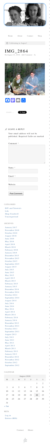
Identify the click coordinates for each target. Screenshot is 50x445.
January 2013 (11, 354)
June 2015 (9, 272)
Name (11, 167)
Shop (40, 36)
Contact (30, 36)
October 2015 (11, 261)
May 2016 (9, 241)
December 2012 (12, 357)
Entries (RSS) (11, 418)
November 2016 (12, 230)
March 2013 (10, 348)
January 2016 (11, 252)
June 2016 (9, 238)
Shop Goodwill (12, 214)
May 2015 (9, 275)
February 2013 (11, 351)
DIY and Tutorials (13, 208)
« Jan (6, 406)
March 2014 (10, 314)
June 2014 (9, 306)
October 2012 (11, 362)
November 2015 (12, 258)
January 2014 (11, 320)
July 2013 (9, 337)
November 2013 (12, 326)
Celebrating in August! (18, 43)
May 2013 (9, 343)
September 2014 (12, 297)
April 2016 (10, 244)
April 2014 (10, 312)
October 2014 (11, 295)
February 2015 (11, 283)
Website (12, 184)
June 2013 (9, 340)
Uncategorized (11, 216)
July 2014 (9, 303)
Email (12, 176)
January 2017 (11, 227)
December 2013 (12, 323)
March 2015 (10, 281)
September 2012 (12, 365)
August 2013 (11, 334)
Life (7, 211)
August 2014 (11, 300)
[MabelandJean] (25, 14)
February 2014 (11, 317)
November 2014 (12, 292)
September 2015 (12, 264)
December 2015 (12, 255)
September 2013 (12, 331)
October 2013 (11, 328)
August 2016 (11, 236)
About (19, 36)
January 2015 (11, 286)
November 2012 (12, 359)
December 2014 (12, 289)
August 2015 (11, 267)
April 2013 (10, 345)
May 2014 (9, 309)
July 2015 (9, 269)
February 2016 (11, 250)
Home (10, 36)
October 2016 (11, 233)
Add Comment (27, 55)
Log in (8, 415)
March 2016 (10, 247)
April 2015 (10, 278)
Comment (13, 143)
